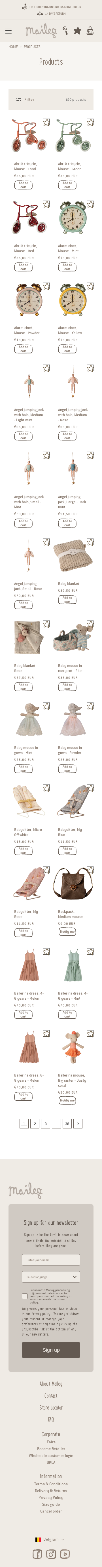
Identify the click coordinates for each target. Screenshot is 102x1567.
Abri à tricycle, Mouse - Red (25, 248)
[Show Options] (75, 1276)
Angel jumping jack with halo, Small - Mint (29, 502)
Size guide (51, 1504)
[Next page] (78, 1123)
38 (67, 1124)
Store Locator (51, 1406)
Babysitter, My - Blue (71, 832)
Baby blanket (68, 584)
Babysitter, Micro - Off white (29, 832)
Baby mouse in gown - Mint (26, 750)
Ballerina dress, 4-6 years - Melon (29, 996)
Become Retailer (51, 1449)
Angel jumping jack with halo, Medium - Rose (73, 415)
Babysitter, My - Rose (27, 914)
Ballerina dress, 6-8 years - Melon (29, 1077)
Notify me (67, 931)
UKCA (51, 1462)
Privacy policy (40, 1313)
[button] (8, 30)
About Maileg (51, 1383)
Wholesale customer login (51, 1456)
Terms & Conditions (51, 1484)
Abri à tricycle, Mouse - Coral (25, 166)
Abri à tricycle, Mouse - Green (69, 166)
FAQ (51, 1418)
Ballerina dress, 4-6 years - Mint (73, 996)
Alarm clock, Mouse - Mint (68, 248)
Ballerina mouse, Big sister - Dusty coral (72, 1080)
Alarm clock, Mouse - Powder (27, 330)
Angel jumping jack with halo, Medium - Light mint (29, 415)
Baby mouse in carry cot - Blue (70, 668)
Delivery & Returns (51, 1491)
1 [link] (24, 1124)
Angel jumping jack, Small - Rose (28, 586)
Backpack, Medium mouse (70, 914)
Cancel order (51, 1511)
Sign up (51, 1350)
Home (13, 47)
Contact (51, 1394)
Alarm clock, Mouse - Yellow (70, 330)
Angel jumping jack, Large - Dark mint (72, 502)
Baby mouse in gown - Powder (70, 750)
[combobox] (49, 1276)
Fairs (51, 1442)
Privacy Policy (51, 1498)
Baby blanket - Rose (25, 668)
